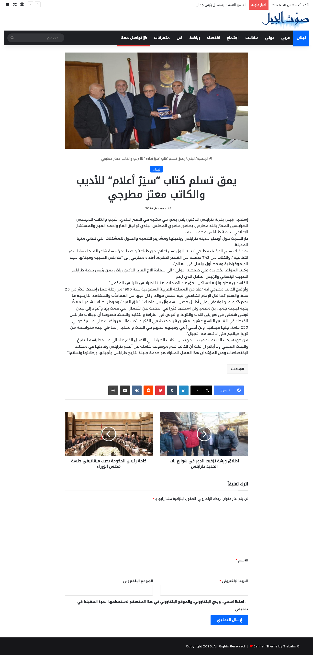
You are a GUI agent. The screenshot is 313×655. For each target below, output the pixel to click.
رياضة (194, 38)
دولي (269, 38)
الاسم (242, 560)
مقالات (251, 38)
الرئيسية (203, 159)
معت (236, 369)
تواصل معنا (132, 38)
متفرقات (162, 38)
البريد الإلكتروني (234, 581)
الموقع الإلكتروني (138, 581)
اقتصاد (213, 38)
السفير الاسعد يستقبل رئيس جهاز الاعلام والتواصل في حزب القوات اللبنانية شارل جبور (183, 5)
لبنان (301, 38)
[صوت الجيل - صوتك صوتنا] (285, 20)
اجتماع (232, 38)
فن (179, 38)
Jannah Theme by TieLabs (275, 646)
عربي (285, 38)
